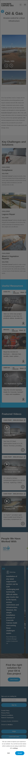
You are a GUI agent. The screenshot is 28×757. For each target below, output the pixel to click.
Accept (20, 753)
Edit (8, 753)
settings (15, 748)
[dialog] (14, 378)
